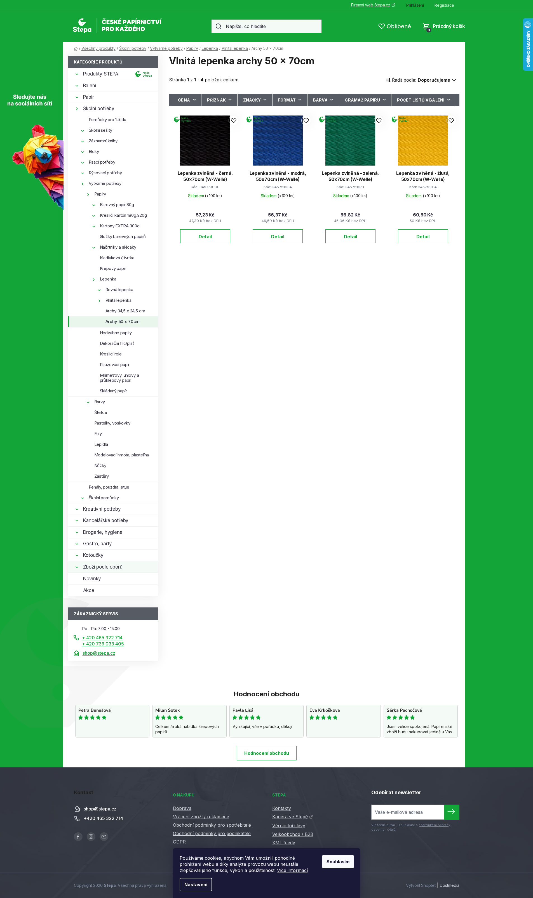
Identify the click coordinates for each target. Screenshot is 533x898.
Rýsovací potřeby (105, 172)
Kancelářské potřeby (106, 520)
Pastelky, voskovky (112, 423)
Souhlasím (338, 861)
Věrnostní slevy (288, 825)
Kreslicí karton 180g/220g (123, 215)
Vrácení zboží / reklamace (201, 816)
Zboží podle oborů (103, 567)
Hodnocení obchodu (266, 753)
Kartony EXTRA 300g (120, 225)
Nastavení (195, 884)
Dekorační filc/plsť (117, 343)
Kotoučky (93, 555)
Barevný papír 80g (117, 204)
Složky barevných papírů (123, 236)
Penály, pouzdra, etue (109, 487)
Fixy (98, 433)
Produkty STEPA (101, 74)
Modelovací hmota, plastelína (121, 455)
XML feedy (283, 842)
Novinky (92, 578)
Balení (89, 85)
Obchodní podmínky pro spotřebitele (212, 825)
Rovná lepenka (119, 289)
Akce (88, 590)
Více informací (292, 870)
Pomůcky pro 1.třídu (107, 119)
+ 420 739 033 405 (103, 644)
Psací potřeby (102, 162)
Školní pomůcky (104, 497)
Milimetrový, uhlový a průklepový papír (119, 378)
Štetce (100, 412)
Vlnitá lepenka (118, 300)
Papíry (100, 194)
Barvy (99, 401)
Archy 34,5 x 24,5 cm (125, 311)
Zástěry (101, 476)
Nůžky (100, 465)
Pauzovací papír (115, 364)
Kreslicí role (111, 354)
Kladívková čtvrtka (117, 257)
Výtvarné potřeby (105, 183)
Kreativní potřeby (102, 509)
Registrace (444, 5)
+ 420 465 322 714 (102, 637)
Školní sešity (100, 130)
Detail (205, 236)
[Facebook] (78, 836)
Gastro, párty (97, 543)
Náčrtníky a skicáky (118, 247)
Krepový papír (113, 268)
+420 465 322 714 (103, 818)
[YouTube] (104, 836)
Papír (88, 97)
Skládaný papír (113, 390)
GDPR (179, 842)
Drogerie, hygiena (103, 532)
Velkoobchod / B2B (292, 834)
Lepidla (101, 444)
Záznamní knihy (103, 140)
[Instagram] (91, 836)
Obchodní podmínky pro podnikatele (212, 833)
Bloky (94, 151)
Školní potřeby (99, 108)
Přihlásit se (451, 812)
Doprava (182, 808)
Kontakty (281, 808)
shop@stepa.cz (99, 653)
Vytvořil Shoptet (421, 885)
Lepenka (108, 279)
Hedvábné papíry (116, 332)
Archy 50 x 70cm (122, 321)
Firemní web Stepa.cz (370, 5)
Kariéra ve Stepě (290, 816)
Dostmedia (449, 885)
